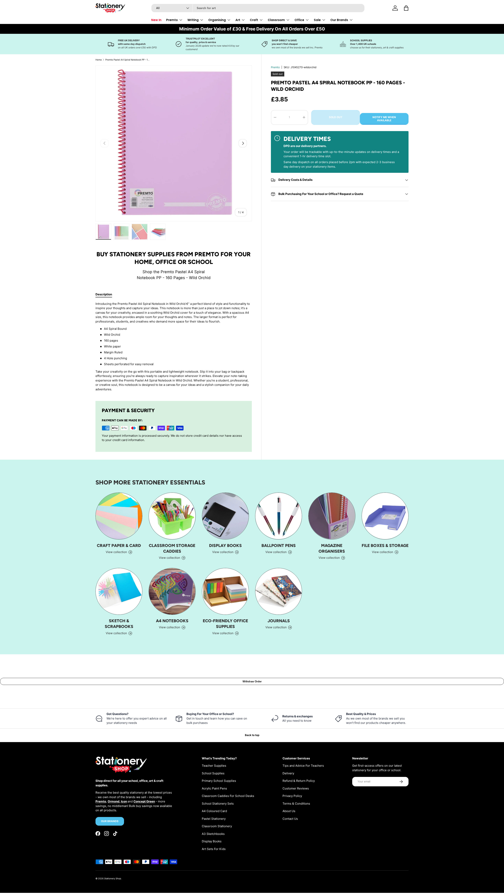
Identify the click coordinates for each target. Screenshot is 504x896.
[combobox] (257, 8)
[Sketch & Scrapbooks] (119, 591)
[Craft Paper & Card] (119, 516)
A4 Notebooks (172, 620)
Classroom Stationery (217, 826)
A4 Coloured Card (214, 811)
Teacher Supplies (214, 765)
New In (156, 20)
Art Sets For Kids (214, 849)
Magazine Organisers (332, 548)
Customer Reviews (296, 788)
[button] (406, 8)
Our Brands (339, 20)
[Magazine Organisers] (332, 516)
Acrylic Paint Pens (214, 788)
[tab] (103, 294)
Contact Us (290, 819)
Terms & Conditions (296, 803)
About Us (289, 811)
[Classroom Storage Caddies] (172, 516)
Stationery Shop (112, 878)
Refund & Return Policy (299, 781)
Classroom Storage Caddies (172, 548)
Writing (193, 20)
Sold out (335, 117)
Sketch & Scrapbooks (119, 623)
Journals (279, 620)
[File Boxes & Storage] (385, 516)
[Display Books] (225, 516)
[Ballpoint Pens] (278, 516)
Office (299, 20)
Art (237, 20)
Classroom (276, 20)
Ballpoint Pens (278, 545)
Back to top (252, 735)
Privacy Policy (292, 796)
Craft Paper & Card (119, 545)
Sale (317, 20)
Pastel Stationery (214, 819)
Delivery (288, 773)
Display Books (225, 545)
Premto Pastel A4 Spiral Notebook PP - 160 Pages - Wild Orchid (127, 59)
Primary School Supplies (219, 781)
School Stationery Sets (218, 803)
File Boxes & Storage (385, 545)
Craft (254, 20)
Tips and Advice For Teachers (303, 765)
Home (98, 59)
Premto (172, 20)
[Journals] (278, 591)
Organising (217, 20)
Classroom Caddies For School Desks (228, 796)
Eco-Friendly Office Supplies (225, 623)
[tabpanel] (173, 347)
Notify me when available (384, 119)
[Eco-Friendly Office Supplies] (225, 591)
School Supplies (213, 773)
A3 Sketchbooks (213, 834)
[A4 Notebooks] (172, 591)
